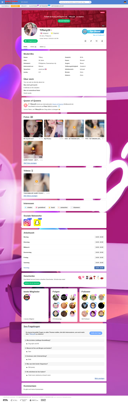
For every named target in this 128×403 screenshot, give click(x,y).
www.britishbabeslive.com (25, 397)
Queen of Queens (57, 104)
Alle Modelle (5, 6)
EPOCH (41, 397)
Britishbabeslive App (58, 6)
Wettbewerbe (44, 6)
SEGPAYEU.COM (49, 397)
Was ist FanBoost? (98, 35)
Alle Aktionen (33, 6)
